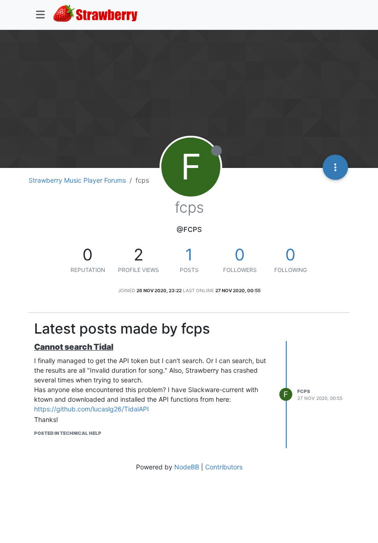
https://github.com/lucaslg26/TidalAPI (91, 409)
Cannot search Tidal (73, 347)
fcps (303, 391)
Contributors (223, 467)
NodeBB (186, 467)
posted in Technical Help (67, 433)
